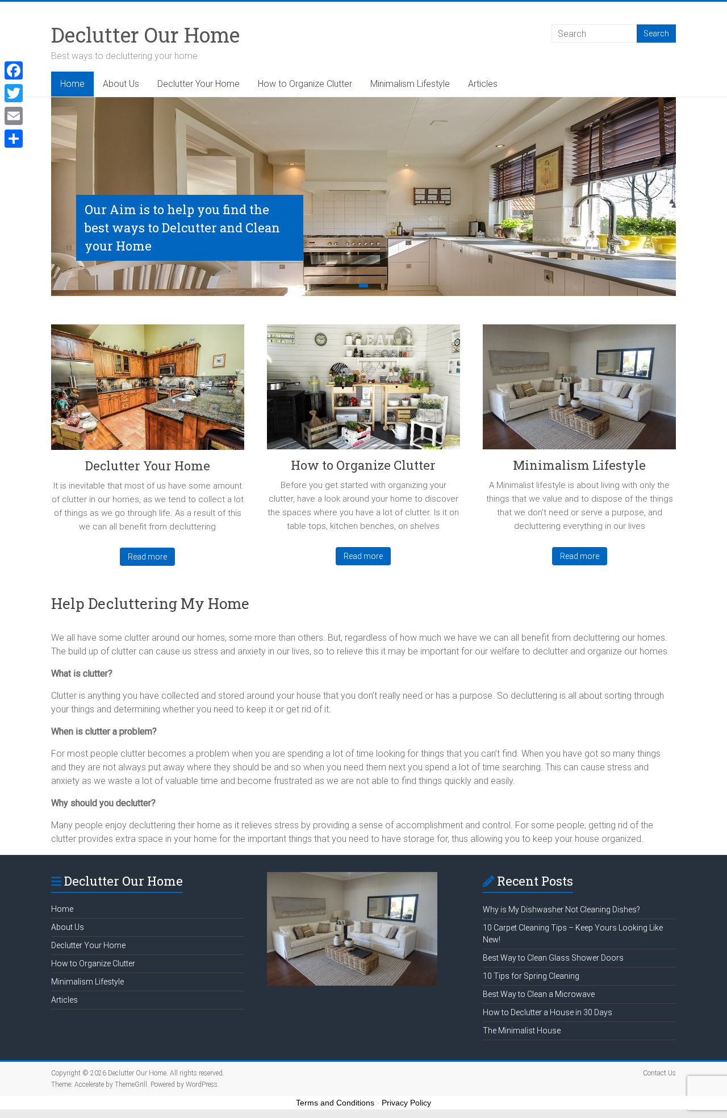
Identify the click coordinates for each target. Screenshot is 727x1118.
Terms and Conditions (335, 1102)
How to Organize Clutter (305, 83)
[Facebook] (13, 70)
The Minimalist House (522, 1030)
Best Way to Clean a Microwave (539, 994)
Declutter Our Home (145, 34)
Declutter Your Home (198, 83)
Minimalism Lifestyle (410, 83)
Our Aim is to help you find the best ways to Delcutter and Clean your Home (182, 227)
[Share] (13, 138)
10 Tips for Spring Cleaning (531, 976)
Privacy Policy (406, 1102)
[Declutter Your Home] (147, 391)
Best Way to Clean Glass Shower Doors (553, 957)
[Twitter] (13, 93)
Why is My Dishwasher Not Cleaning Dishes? (561, 909)
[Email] (13, 116)
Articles (483, 83)
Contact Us (659, 1073)
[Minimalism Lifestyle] (579, 391)
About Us (121, 83)
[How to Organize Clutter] (363, 391)
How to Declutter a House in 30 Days (547, 1012)
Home (72, 83)
